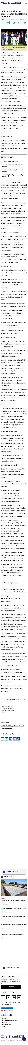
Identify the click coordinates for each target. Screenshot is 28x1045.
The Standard (5, 1022)
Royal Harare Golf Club (12, 19)
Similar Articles (12, 871)
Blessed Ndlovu (5, 929)
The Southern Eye (6, 1024)
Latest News (8, 876)
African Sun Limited (6, 725)
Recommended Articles (13, 967)
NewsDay (4, 1018)
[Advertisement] (14, 807)
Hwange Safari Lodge (7, 728)
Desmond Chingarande (7, 912)
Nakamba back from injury (11, 161)
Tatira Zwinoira (5, 938)
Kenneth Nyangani (6, 920)
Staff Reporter (5, 904)
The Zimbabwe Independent (9, 1020)
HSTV (3, 1026)
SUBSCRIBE (11, 987)
